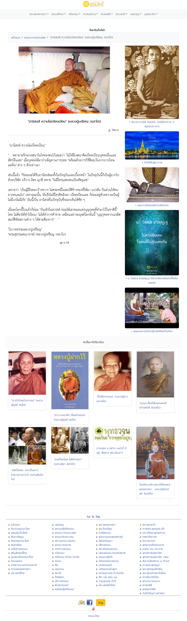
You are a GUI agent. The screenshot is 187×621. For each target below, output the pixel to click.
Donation (16, 561)
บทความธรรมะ (63, 549)
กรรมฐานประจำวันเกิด (111, 573)
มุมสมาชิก (149, 14)
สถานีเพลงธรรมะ (108, 549)
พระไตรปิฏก (105, 529)
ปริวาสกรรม (61, 581)
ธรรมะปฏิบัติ (105, 557)
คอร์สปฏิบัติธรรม (64, 589)
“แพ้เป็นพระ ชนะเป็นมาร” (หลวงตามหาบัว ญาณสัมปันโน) (27, 474)
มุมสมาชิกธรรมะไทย (22, 557)
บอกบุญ (134, 14)
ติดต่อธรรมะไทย (20, 541)
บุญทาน (59, 569)
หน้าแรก (15, 37)
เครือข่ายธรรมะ (19, 549)
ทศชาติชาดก (149, 537)
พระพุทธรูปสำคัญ (152, 569)
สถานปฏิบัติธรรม (64, 529)
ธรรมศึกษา (57, 14)
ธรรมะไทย (93, 616)
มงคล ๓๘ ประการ (152, 549)
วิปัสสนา (59, 577)
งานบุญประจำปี (107, 581)
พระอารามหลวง (151, 581)
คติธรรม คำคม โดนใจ (67, 557)
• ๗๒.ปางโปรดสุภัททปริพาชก (152, 205)
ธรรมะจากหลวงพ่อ (34, 37)
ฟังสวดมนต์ (61, 585)
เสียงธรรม (104, 545)
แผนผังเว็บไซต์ (19, 533)
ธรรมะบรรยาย (63, 545)
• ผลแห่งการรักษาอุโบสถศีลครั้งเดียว (152, 331)
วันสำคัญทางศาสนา (153, 593)
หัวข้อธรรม (105, 533)
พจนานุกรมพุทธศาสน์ (111, 537)
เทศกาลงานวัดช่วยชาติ (24, 565)
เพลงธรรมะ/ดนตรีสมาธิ (112, 553)
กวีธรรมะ (60, 553)
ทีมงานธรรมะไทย (20, 529)
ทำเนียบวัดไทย (150, 577)
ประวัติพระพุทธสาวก (153, 533)
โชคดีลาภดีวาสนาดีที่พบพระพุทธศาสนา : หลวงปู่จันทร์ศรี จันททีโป (155, 489)
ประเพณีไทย (17, 573)
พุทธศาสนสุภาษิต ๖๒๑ (155, 557)
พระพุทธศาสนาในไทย (154, 573)
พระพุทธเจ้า (149, 525)
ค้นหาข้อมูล (17, 537)
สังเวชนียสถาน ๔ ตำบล (155, 561)
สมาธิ (58, 573)
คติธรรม (73, 14)
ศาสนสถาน (89, 14)
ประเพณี (120, 14)
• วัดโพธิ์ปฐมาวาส (152, 162)
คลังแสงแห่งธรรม (109, 561)
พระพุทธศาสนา (37, 14)
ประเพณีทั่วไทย (107, 585)
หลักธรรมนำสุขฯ (108, 569)
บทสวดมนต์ (105, 565)
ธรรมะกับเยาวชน (64, 537)
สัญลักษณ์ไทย (19, 553)
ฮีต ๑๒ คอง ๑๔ (108, 577)
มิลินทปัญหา (105, 541)
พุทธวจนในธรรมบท (153, 545)
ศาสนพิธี (105, 14)
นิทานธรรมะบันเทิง (65, 541)
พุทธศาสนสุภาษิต (152, 553)
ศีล (56, 565)
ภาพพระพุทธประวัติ (153, 529)
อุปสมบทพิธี (149, 589)
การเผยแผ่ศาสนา (20, 569)
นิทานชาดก (148, 541)
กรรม (58, 561)
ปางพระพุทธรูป (150, 565)
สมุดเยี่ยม (16, 545)
